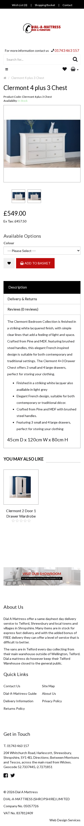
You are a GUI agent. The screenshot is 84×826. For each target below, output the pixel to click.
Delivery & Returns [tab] (22, 299)
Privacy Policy (52, 701)
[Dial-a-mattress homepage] (42, 28)
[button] (74, 69)
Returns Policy (14, 708)
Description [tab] (17, 287)
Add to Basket (37, 263)
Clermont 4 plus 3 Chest (27, 78)
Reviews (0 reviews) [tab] (22, 309)
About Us (49, 693)
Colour (9, 243)
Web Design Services (64, 820)
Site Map (48, 686)
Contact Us (12, 686)
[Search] (75, 59)
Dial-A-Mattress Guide (20, 693)
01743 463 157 (67, 50)
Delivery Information (18, 701)
